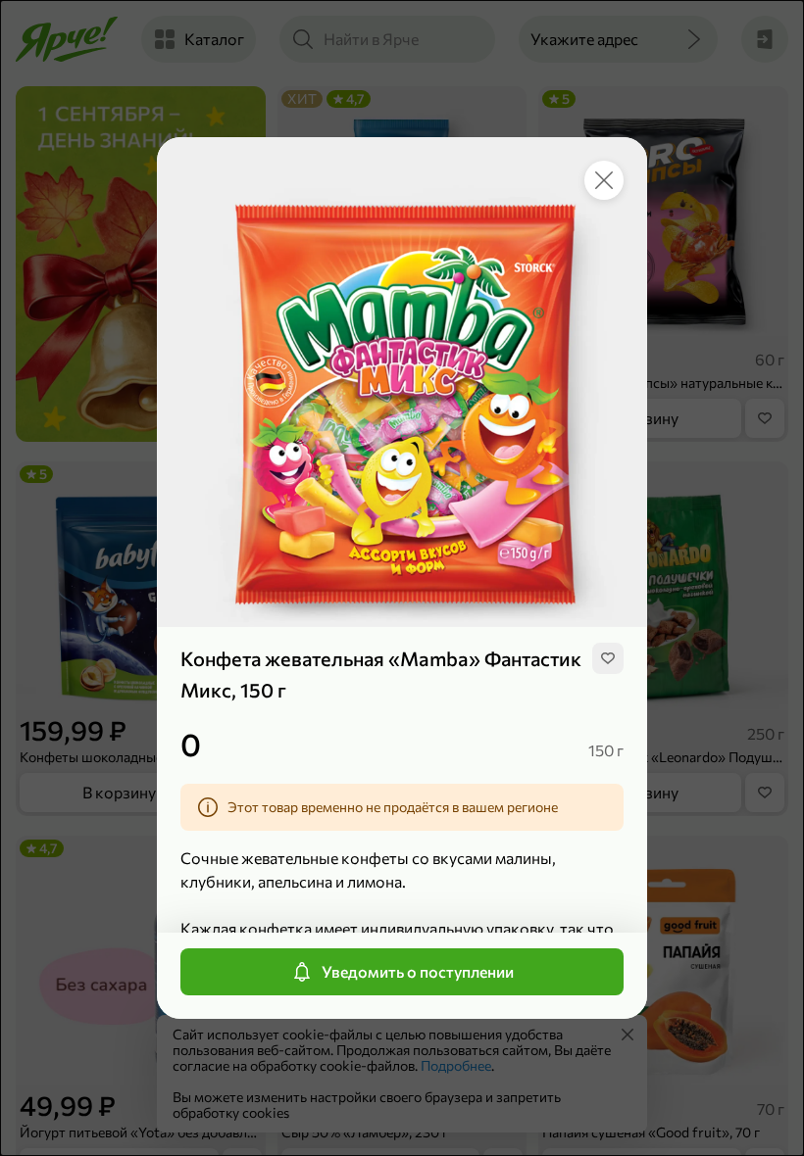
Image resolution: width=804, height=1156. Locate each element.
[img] (608, 658)
